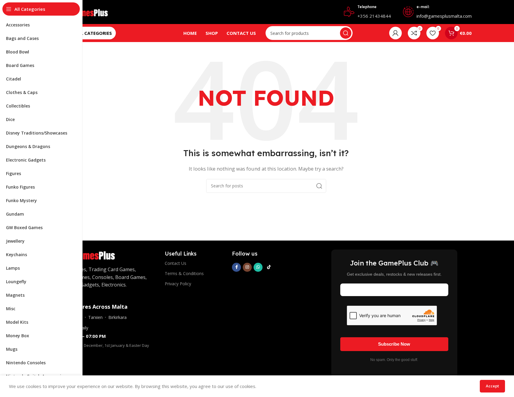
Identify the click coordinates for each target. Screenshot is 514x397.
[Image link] (91, 254)
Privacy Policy (178, 283)
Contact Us (175, 263)
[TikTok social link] (268, 267)
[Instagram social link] (247, 267)
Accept (492, 386)
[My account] (395, 33)
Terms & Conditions (184, 273)
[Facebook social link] (236, 267)
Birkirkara (117, 317)
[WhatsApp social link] (258, 267)
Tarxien (95, 317)
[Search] (345, 33)
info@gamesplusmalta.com (444, 16)
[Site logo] (87, 11)
